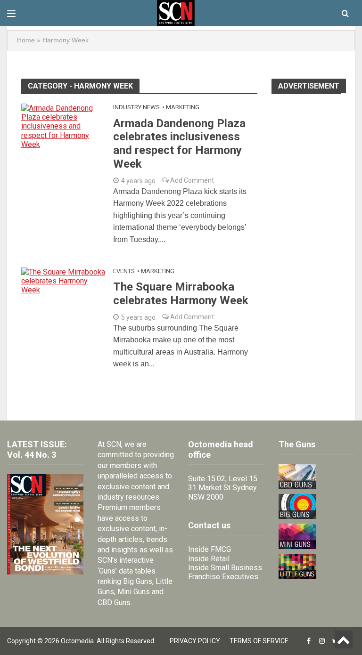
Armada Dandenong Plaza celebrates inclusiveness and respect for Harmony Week (179, 143)
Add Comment (191, 180)
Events (124, 271)
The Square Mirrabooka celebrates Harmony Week (180, 293)
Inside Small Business (225, 567)
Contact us (209, 525)
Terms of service (259, 641)
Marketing (182, 107)
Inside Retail (209, 558)
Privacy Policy (195, 641)
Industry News (136, 107)
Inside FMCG (209, 549)
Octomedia (77, 641)
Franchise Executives (223, 576)
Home (26, 40)
